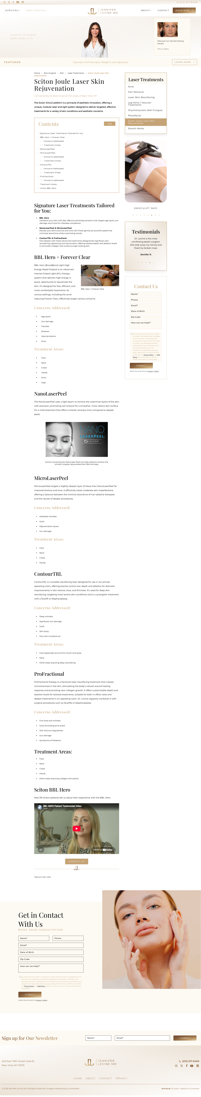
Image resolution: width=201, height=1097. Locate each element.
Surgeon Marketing (56, 1088)
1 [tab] (133, 215)
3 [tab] (140, 215)
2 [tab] (136, 215)
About (145, 10)
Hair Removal (136, 92)
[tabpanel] (146, 175)
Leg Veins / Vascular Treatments (139, 103)
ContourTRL (45, 165)
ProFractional (45, 176)
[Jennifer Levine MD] (94, 10)
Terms (156, 371)
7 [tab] (155, 215)
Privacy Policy (149, 355)
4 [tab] (144, 215)
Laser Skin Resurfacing (141, 97)
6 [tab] (151, 215)
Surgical (11, 10)
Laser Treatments (76, 73)
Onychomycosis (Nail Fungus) (145, 110)
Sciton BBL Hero (47, 188)
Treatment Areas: (50, 145)
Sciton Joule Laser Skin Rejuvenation (141, 122)
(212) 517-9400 (188, 2)
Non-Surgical (36, 10)
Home (37, 73)
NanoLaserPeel (46, 149)
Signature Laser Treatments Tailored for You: (60, 133)
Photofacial (134, 115)
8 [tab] (159, 215)
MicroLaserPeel (46, 153)
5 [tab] (147, 215)
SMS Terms (41, 986)
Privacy (150, 371)
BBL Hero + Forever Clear (51, 137)
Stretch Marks (136, 128)
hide (109, 124)
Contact (163, 10)
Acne (131, 86)
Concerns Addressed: (52, 141)
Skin (62, 73)
